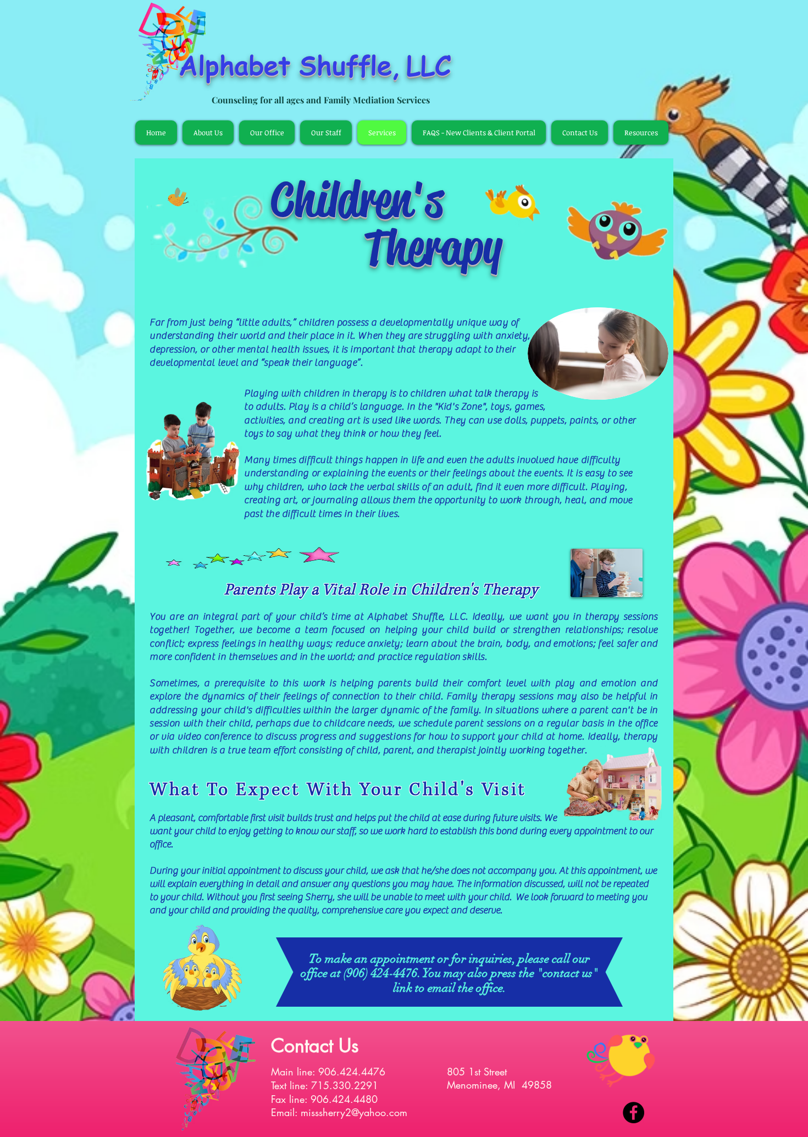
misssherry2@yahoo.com (354, 1112)
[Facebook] (633, 1112)
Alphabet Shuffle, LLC (315, 64)
